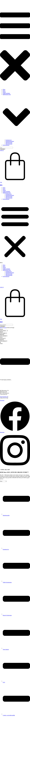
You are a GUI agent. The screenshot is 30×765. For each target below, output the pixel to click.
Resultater (3, 149)
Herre (4, 189)
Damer (4, 190)
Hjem (4, 187)
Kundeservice (9, 194)
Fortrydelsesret (6, 199)
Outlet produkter (6, 191)
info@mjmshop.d (4, 396)
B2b (1, 185)
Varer (5, 327)
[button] (15, 48)
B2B (1, 322)
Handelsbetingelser (10, 195)
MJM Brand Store (7, 192)
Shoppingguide (9, 197)
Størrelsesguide (9, 196)
